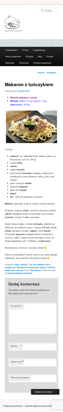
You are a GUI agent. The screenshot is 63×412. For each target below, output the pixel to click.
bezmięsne (22, 267)
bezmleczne (33, 267)
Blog (40, 56)
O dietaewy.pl (11, 50)
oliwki (7, 270)
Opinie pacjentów (13, 56)
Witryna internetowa (20, 377)
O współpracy (39, 50)
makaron (51, 267)
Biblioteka (9, 62)
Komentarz (16, 305)
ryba (13, 270)
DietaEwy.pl (35, 270)
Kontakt (50, 56)
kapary (43, 267)
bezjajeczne (10, 267)
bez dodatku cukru (41, 264)
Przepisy (29, 56)
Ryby (16, 264)
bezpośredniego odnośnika (20, 273)
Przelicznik (24, 62)
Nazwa (16, 346)
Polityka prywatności (42, 62)
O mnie (25, 50)
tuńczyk (23, 264)
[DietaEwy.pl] (31, 22)
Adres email (17, 361)
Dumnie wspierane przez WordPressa (42, 405)
